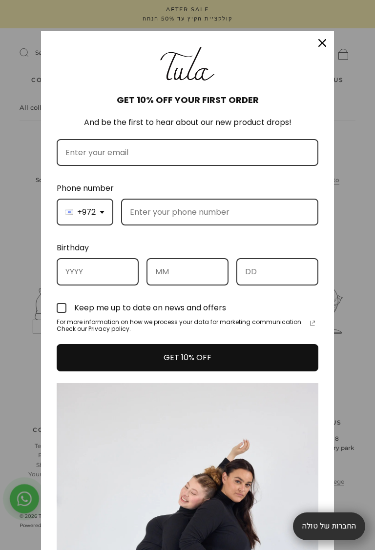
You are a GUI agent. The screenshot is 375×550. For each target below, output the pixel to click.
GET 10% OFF (187, 357)
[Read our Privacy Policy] (312, 323)
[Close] (322, 43)
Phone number (85, 188)
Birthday (73, 247)
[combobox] (85, 212)
